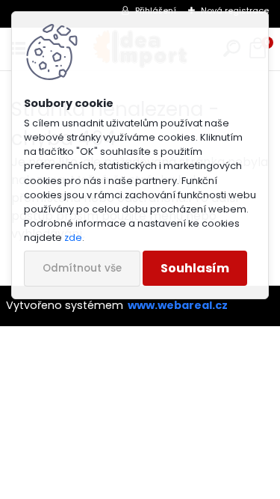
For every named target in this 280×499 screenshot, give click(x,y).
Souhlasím (195, 268)
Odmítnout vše (82, 268)
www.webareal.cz (178, 305)
